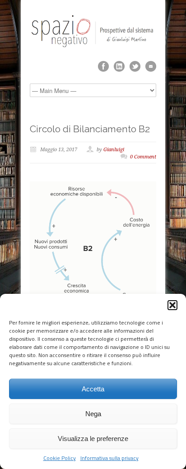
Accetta (93, 389)
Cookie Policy (59, 458)
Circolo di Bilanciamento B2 (90, 129)
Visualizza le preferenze (93, 438)
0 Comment (143, 157)
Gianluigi (113, 150)
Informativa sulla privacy (109, 458)
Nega (93, 414)
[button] (172, 305)
